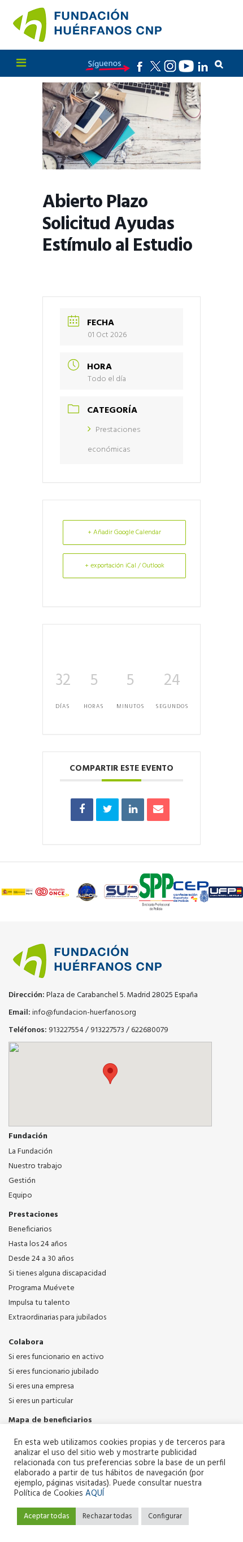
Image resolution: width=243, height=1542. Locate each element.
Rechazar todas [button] (107, 1516)
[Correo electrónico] (158, 809)
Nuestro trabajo (35, 1166)
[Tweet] (107, 809)
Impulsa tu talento (39, 1303)
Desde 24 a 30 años (40, 1259)
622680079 (149, 1030)
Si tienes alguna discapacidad (57, 1273)
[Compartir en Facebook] (82, 809)
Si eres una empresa (41, 1386)
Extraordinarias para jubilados (57, 1317)
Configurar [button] (165, 1516)
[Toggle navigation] (21, 63)
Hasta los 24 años (37, 1244)
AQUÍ (94, 1493)
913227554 (66, 1030)
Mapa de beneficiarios (50, 1420)
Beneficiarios (29, 1229)
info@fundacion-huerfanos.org (84, 1012)
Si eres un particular (40, 1401)
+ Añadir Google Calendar (124, 532)
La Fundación (30, 1151)
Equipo (20, 1196)
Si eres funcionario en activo (56, 1357)
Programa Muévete (41, 1288)
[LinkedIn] (133, 809)
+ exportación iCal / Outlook (124, 565)
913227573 (107, 1030)
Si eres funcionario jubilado (53, 1372)
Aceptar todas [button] (46, 1516)
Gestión (22, 1181)
